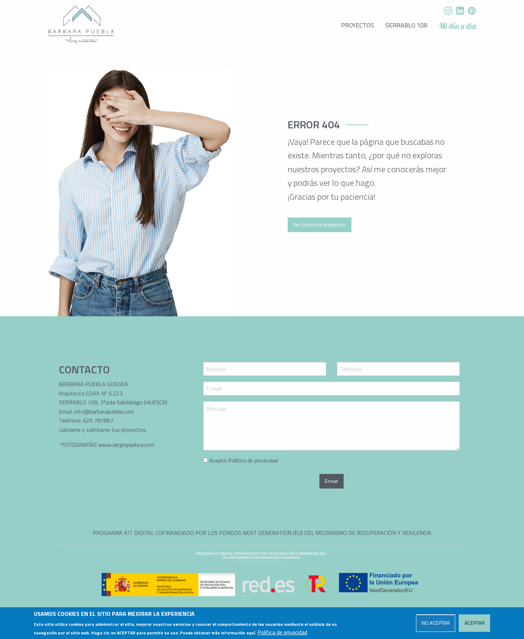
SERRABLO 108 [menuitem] (406, 25)
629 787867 (99, 420)
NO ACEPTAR (436, 623)
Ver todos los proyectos (319, 225)
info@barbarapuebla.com (104, 411)
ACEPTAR (474, 623)
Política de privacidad (253, 460)
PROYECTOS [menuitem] (357, 25)
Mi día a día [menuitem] (457, 26)
